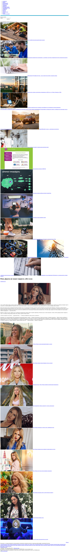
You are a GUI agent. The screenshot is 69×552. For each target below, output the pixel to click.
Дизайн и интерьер (6, 13)
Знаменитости (3, 281)
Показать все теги (3, 547)
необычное (6, 545)
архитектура (19, 544)
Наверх (67, 542)
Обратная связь (16, 548)
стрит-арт (52, 545)
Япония (10, 544)
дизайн (30, 544)
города (23, 544)
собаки (49, 545)
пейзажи (19, 545)
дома (33, 544)
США (8, 544)
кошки (58, 544)
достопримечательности (38, 544)
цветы (10, 546)
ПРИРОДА (5, 6)
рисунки (33, 545)
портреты (23, 545)
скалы (42, 545)
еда (44, 544)
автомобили (15, 544)
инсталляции (51, 544)
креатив (1, 545)
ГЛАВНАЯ (5, 1)
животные (47, 544)
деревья (26, 544)
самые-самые (38, 545)
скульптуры (45, 545)
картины (55, 544)
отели (14, 545)
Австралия (2, 544)
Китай (6, 544)
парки (16, 545)
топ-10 (55, 545)
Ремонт (4, 12)
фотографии (63, 545)
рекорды (30, 545)
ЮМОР (4, 2)
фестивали (59, 545)
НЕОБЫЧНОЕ (5, 3)
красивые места (63, 544)
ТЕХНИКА (5, 5)
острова (11, 545)
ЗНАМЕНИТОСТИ (6, 8)
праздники (27, 545)
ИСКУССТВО (5, 4)
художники (7, 546)
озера (9, 545)
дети (28, 544)
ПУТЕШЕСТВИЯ (6, 7)
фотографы (2, 546)
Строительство (5, 11)
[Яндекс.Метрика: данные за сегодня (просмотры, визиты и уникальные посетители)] (3, 551)
